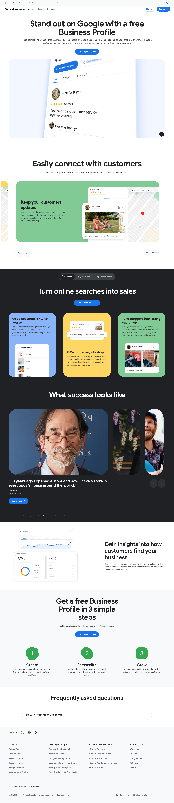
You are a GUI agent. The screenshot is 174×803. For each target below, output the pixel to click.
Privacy (60, 795)
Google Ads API (96, 768)
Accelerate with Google (60, 749)
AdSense (134, 763)
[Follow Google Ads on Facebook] (36, 732)
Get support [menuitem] (62, 3)
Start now (163, 9)
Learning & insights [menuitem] (47, 3)
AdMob (133, 768)
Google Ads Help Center (60, 758)
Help (122, 795)
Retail (34, 9)
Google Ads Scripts (98, 758)
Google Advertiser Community (63, 772)
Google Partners (97, 749)
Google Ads (14, 749)
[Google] (13, 795)
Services (41, 9)
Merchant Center (16, 758)
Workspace (135, 749)
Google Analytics (16, 768)
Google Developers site (100, 754)
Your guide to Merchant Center (63, 763)
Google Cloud (136, 758)
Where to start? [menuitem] (19, 3)
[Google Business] (6, 3)
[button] (161, 134)
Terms (69, 795)
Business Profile (16, 763)
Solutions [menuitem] (32, 3)
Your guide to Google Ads (60, 768)
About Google (29, 795)
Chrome (133, 754)
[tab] (67, 277)
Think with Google (57, 754)
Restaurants (52, 9)
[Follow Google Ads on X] (22, 732)
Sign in (149, 9)
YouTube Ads (14, 754)
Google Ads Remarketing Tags (103, 763)
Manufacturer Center (18, 772)
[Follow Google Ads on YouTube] (29, 732)
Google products (46, 795)
